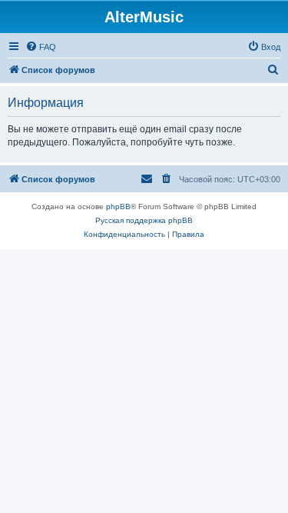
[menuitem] (40, 47)
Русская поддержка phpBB (144, 220)
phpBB (118, 206)
